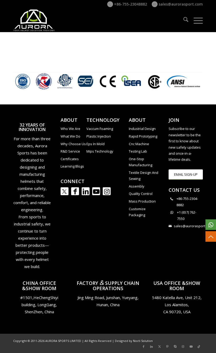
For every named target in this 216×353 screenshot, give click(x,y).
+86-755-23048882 (130, 4)
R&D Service (70, 151)
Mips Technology (99, 151)
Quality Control (141, 193)
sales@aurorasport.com (180, 4)
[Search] (183, 20)
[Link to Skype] (175, 346)
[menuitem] (183, 20)
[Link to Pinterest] (167, 346)
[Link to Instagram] (107, 191)
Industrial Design (142, 128)
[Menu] (195, 20)
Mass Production (142, 201)
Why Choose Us (73, 144)
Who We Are (70, 128)
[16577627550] (210, 224)
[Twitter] (64, 191)
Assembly (136, 186)
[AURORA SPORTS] (34, 20)
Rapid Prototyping (143, 136)
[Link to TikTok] (199, 346)
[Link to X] (159, 346)
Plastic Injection (98, 136)
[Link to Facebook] (75, 191)
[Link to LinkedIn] (86, 191)
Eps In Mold (95, 144)
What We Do (70, 136)
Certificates (70, 159)
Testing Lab (138, 151)
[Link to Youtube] (96, 191)
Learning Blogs (72, 166)
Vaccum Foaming (99, 128)
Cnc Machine (139, 144)
